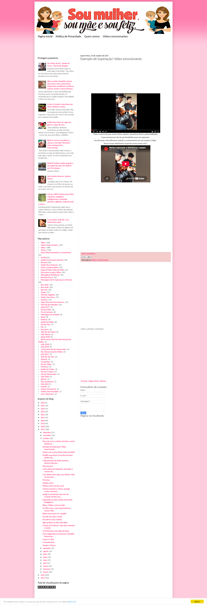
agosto (46, 551)
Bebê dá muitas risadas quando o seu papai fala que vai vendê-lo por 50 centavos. (60, 165)
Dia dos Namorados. (49, 374)
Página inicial (94, 381)
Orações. (44, 300)
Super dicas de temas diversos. (53, 302)
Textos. (43, 250)
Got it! (197, 601)
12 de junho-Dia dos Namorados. (54, 349)
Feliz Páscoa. (46, 335)
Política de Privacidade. (50, 392)
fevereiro (47, 569)
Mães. (43, 243)
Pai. (42, 327)
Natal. (43, 317)
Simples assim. (48, 483)
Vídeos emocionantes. (115, 36)
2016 (43, 575)
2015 (43, 578)
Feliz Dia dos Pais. (48, 357)
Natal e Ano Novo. (48, 297)
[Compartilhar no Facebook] (89, 257)
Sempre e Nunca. (49, 545)
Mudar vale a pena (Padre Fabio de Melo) (59, 452)
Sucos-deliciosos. (47, 394)
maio (45, 560)
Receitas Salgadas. (48, 295)
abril (45, 563)
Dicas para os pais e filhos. (51, 273)
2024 (43, 409)
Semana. (44, 359)
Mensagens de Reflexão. (50, 275)
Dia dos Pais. (46, 325)
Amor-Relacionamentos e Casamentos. (56, 253)
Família (43, 258)
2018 (43, 427)
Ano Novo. (45, 330)
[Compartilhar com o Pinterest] (91, 257)
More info (72, 601)
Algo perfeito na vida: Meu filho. (55, 523)
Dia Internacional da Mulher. (52, 352)
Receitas (44, 263)
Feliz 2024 (45, 384)
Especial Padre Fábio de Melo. (52, 270)
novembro (47, 435)
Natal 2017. (45, 307)
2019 (43, 424)
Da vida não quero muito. (53, 517)
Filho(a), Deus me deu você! (53, 486)
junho (45, 557)
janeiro (46, 572)
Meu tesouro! (48, 466)
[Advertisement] (80, 47)
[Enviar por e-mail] (82, 257)
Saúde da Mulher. (47, 322)
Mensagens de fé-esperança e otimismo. (57, 280)
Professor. (45, 367)
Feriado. (44, 387)
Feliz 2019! (45, 347)
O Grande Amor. (49, 542)
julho (45, 554)
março (46, 566)
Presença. (46, 480)
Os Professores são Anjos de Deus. (56, 531)
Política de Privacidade (68, 36)
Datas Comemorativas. (50, 268)
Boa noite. (45, 285)
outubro (46, 439)
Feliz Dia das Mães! (48, 332)
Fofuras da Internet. (48, 389)
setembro (47, 548)
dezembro (47, 433)
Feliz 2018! (45, 345)
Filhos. (43, 248)
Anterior (103, 381)
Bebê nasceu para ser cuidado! (55, 514)
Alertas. (44, 379)
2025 (43, 406)
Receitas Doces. (47, 277)
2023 (43, 412)
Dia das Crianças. (47, 372)
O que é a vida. (48, 540)
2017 (43, 430)
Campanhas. (46, 362)
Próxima (84, 381)
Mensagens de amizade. (50, 315)
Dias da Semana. (47, 382)
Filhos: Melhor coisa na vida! (54, 505)
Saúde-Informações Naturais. (52, 260)
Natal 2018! (45, 337)
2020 (43, 421)
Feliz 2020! (45, 377)
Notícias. (44, 320)
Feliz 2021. (45, 354)
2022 (43, 415)
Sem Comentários (88, 254)
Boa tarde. (45, 287)
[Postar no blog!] (84, 257)
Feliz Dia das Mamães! (49, 305)
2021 (43, 418)
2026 (43, 403)
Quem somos (92, 36)
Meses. (43, 292)
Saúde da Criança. (48, 369)
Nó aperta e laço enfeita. (52, 520)
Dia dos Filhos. (46, 364)
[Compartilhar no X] (86, 257)
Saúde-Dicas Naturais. (49, 265)
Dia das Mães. (46, 310)
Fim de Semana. (47, 312)
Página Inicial (45, 36)
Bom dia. (44, 290)
